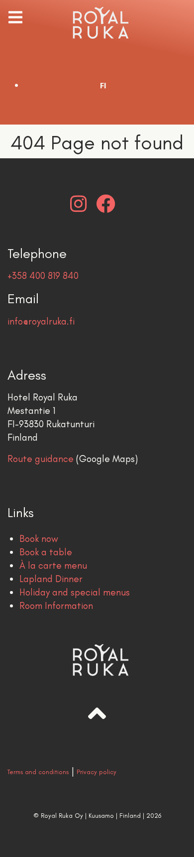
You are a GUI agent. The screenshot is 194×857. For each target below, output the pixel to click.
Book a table (45, 552)
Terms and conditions (38, 772)
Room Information (56, 605)
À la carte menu (53, 565)
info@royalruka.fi (41, 321)
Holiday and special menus (74, 592)
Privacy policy (96, 772)
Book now (38, 538)
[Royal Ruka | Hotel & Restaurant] (97, 22)
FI (103, 85)
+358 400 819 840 (43, 275)
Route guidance (40, 458)
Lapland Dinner (51, 579)
